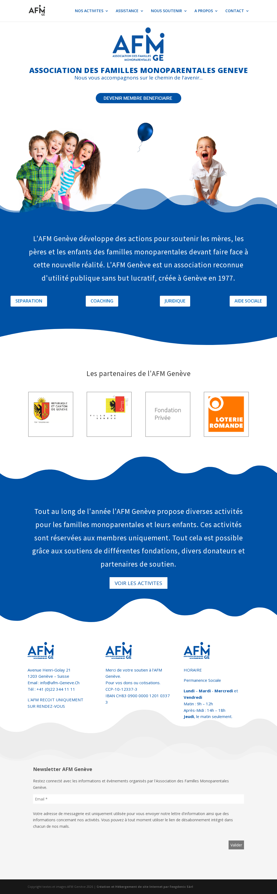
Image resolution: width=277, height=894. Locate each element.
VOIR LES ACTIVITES (138, 583)
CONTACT (234, 11)
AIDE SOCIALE (248, 301)
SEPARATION (28, 301)
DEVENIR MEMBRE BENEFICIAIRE (138, 98)
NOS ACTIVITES (89, 11)
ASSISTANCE (127, 11)
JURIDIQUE (175, 301)
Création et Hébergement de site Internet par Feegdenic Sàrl (145, 887)
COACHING (102, 301)
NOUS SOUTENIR (166, 11)
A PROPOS (203, 11)
